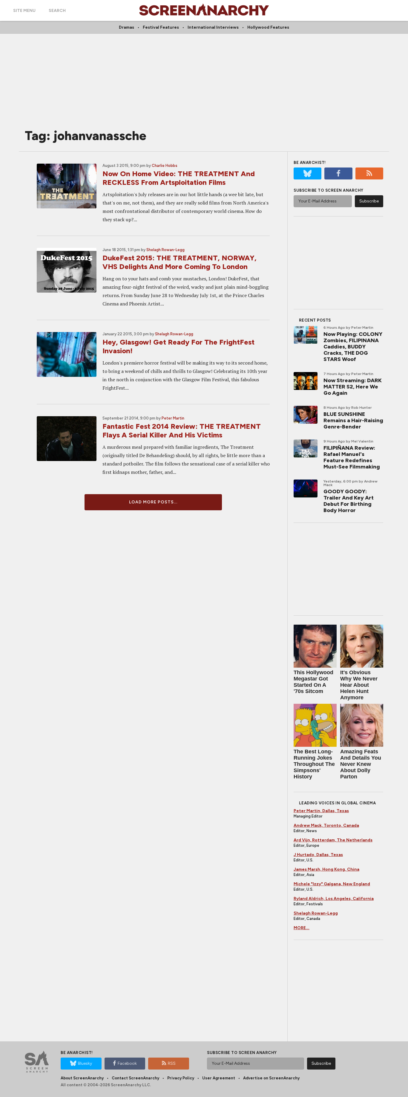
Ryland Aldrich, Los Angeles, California (334, 898)
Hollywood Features (268, 27)
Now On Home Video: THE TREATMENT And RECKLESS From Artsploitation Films (178, 178)
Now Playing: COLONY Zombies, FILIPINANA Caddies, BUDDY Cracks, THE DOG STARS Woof (352, 346)
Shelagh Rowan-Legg (165, 250)
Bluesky (85, 1063)
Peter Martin (173, 418)
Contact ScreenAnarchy (135, 1078)
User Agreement (218, 1078)
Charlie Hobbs (164, 165)
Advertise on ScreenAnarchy (271, 1078)
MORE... (301, 927)
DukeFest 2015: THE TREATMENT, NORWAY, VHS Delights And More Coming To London (179, 262)
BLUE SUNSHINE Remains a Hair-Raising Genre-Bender (353, 420)
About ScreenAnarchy (82, 1078)
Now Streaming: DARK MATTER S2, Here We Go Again (352, 386)
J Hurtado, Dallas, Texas (318, 854)
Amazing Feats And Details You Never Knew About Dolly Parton (360, 764)
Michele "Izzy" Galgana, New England (332, 883)
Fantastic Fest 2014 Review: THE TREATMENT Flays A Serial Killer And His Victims (181, 430)
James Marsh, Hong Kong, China (326, 869)
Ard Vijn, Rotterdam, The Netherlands (333, 840)
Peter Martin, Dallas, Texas (321, 810)
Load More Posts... (153, 502)
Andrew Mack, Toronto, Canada (326, 825)
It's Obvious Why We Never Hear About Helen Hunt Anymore (359, 684)
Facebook (127, 1063)
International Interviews (213, 27)
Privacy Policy (180, 1078)
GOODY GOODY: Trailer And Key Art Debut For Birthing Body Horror (348, 501)
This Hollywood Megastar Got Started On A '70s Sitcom (313, 681)
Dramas (126, 27)
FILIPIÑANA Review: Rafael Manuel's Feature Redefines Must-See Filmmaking (351, 457)
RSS (172, 1063)
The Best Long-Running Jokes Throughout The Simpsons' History (314, 764)
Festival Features (161, 27)
